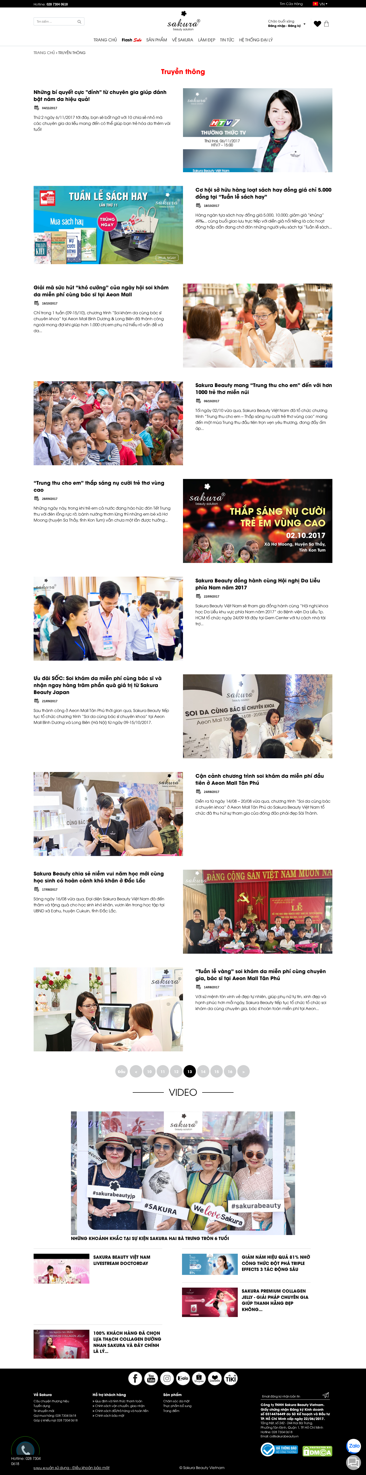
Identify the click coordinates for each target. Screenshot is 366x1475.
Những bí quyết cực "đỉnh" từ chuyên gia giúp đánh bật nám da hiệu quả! (100, 95)
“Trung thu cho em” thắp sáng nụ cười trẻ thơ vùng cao (99, 486)
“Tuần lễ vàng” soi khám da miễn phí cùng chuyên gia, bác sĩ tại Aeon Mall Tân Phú (260, 974)
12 (176, 1071)
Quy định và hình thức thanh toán (118, 1401)
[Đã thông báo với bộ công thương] (279, 1455)
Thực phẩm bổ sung (177, 1405)
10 (149, 1071)
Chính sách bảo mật (109, 1415)
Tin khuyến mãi (44, 1410)
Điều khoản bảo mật (91, 1467)
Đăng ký (294, 25)
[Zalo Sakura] (183, 1384)
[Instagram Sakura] (168, 1384)
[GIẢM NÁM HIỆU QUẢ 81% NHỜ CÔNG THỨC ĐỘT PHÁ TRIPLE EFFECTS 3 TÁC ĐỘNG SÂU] (210, 1273)
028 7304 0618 (66, 1415)
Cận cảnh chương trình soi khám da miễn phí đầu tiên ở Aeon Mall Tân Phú (259, 779)
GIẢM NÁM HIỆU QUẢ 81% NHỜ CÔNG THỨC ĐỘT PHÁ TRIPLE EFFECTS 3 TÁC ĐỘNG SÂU (276, 1262)
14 (203, 1071)
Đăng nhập (276, 25)
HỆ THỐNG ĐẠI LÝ (256, 39)
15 (216, 1071)
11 (163, 1071)
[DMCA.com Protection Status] (317, 1455)
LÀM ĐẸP (206, 39)
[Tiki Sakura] (230, 1384)
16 (230, 1071)
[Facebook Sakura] (135, 1384)
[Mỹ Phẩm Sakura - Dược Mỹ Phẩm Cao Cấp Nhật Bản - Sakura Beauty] (184, 21)
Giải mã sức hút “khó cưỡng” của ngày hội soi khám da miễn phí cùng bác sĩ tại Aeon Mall (101, 290)
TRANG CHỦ (105, 39)
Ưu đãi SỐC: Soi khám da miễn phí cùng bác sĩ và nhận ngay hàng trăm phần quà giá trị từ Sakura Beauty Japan (98, 684)
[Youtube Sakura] (151, 1384)
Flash (131, 40)
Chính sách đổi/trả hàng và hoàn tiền (121, 1410)
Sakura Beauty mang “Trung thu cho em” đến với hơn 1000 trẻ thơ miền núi (263, 388)
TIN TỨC (227, 39)
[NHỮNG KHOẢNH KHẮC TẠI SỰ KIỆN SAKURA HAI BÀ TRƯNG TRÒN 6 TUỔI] (183, 1233)
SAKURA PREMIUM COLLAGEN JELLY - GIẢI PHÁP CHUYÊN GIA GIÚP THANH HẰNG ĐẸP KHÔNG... (275, 1299)
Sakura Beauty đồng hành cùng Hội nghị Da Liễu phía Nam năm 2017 (257, 583)
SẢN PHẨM (156, 39)
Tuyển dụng (42, 1405)
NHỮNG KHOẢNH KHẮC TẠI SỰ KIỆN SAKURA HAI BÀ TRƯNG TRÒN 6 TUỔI (150, 1238)
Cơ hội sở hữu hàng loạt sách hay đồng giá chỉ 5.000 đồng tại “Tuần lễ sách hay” (263, 193)
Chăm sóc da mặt (176, 1401)
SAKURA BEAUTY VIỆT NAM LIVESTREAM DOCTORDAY (121, 1259)
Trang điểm (171, 1410)
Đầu (121, 1071)
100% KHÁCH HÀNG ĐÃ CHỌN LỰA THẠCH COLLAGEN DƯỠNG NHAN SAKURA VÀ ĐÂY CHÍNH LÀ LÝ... (127, 1341)
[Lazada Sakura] (215, 1384)
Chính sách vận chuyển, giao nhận (119, 1405)
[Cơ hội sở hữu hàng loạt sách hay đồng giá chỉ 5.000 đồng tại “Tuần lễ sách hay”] (108, 262)
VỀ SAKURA (182, 39)
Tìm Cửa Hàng (291, 3)
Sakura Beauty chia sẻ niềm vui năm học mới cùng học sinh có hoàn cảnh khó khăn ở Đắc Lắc (99, 876)
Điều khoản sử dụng (51, 1467)
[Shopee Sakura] (199, 1384)
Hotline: (51, 4)
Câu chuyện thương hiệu (51, 1401)
